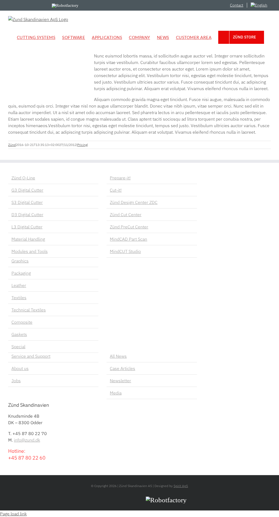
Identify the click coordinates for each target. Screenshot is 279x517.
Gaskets (19, 334)
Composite (21, 322)
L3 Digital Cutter (27, 227)
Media (116, 393)
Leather (18, 285)
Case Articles (122, 368)
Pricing (82, 145)
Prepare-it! (120, 178)
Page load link (13, 513)
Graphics (20, 261)
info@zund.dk (27, 440)
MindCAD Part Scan (128, 239)
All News (118, 356)
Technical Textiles (28, 310)
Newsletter (120, 380)
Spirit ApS (181, 486)
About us (20, 368)
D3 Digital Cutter (27, 214)
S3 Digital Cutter (27, 202)
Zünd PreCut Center (129, 227)
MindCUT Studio (125, 251)
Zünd (12, 145)
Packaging (21, 273)
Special (18, 346)
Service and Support (30, 356)
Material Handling (28, 239)
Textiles (18, 297)
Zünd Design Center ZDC (133, 202)
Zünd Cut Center (125, 214)
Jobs (16, 380)
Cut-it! (116, 190)
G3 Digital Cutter (27, 190)
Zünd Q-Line (23, 178)
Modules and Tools (29, 251)
